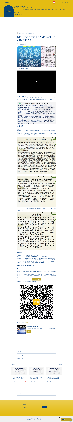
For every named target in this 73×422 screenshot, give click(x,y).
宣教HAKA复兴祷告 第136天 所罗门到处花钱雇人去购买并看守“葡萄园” (53, 378)
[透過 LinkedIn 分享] (22, 355)
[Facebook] (57, 417)
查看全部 (60, 364)
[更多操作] (55, 33)
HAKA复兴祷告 (19, 351)
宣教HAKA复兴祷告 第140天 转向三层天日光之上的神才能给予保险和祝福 (19, 378)
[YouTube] (54, 2)
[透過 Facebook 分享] (17, 355)
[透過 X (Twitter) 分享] (19, 355)
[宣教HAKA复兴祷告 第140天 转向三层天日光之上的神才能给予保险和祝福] (19, 371)
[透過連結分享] (25, 355)
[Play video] (36, 82)
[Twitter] (59, 417)
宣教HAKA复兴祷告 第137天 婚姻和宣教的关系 (36, 378)
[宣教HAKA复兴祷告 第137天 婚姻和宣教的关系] (36, 371)
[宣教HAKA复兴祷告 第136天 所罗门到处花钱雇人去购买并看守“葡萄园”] (54, 371)
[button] (68, 2)
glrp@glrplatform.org (7, 2)
